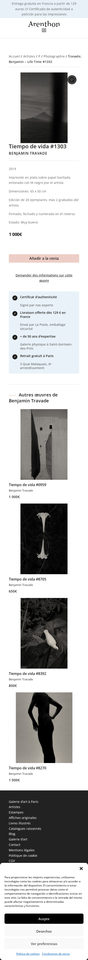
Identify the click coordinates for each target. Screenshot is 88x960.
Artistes (29, 56)
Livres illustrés (20, 823)
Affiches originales (23, 818)
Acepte (44, 919)
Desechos (44, 931)
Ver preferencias (44, 943)
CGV (12, 861)
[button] (81, 868)
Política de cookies (28, 954)
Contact (14, 844)
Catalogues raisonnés (25, 828)
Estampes (16, 812)
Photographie (54, 56)
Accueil (14, 56)
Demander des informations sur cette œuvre (44, 278)
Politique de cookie (23, 855)
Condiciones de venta (56, 954)
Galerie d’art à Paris (23, 801)
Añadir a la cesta (44, 258)
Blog (12, 834)
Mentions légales (22, 850)
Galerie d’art (18, 839)
